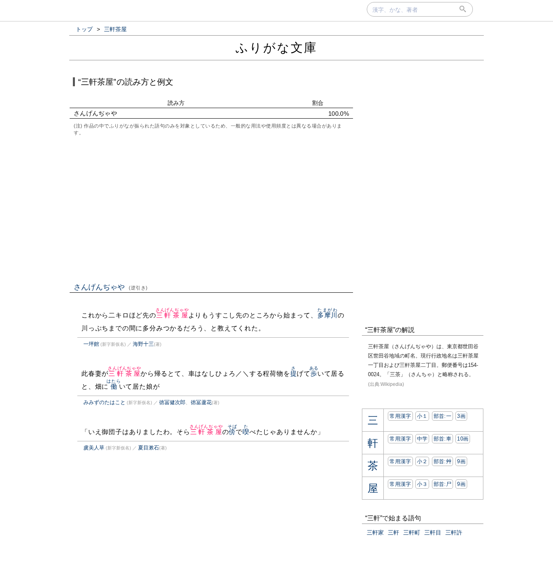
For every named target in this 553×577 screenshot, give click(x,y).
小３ (422, 484)
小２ (422, 461)
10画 (462, 439)
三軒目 (432, 532)
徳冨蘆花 (201, 402)
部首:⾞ (442, 439)
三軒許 (453, 532)
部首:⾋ (442, 461)
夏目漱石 (148, 448)
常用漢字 (400, 416)
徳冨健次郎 (172, 402)
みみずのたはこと (104, 402)
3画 (461, 416)
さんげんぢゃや (111, 287)
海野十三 (143, 344)
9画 (461, 461)
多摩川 (327, 315)
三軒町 (411, 532)
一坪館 (91, 344)
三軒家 (375, 532)
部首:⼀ (442, 416)
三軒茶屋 (172, 315)
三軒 (393, 532)
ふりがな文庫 (276, 47)
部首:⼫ (442, 484)
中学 (422, 439)
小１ (422, 416)
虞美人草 (93, 448)
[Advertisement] (211, 208)
